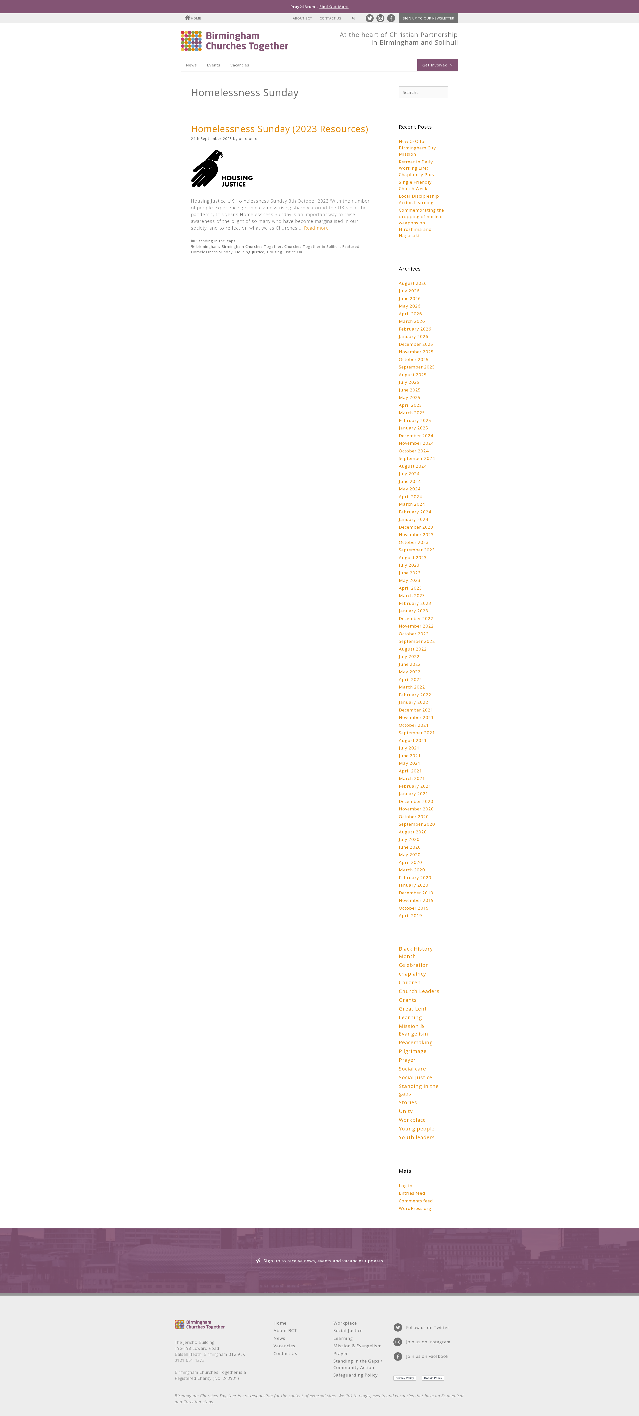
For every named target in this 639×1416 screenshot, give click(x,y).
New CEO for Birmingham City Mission (417, 147)
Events (213, 64)
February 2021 (415, 786)
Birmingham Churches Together (251, 246)
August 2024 (413, 466)
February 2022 (415, 695)
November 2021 (416, 717)
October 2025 (414, 359)
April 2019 (410, 915)
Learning (410, 1017)
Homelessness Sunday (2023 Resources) (279, 129)
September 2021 (417, 732)
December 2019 (416, 893)
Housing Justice (249, 252)
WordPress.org (415, 1208)
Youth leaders (417, 1137)
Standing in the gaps (216, 241)
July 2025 (409, 382)
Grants (408, 1000)
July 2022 (409, 656)
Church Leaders (419, 991)
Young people (417, 1128)
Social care (412, 1068)
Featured (350, 246)
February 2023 (415, 603)
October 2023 (414, 542)
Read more (316, 228)
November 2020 (416, 809)
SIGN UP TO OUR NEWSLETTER (428, 18)
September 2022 (417, 641)
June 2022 (410, 664)
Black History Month (416, 952)
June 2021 (410, 755)
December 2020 (416, 801)
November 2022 (416, 626)
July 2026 (409, 291)
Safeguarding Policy (355, 1375)
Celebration (414, 965)
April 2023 (410, 588)
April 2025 (410, 405)
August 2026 (413, 283)
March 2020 (412, 870)
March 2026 (412, 321)
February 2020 (415, 877)
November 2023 (416, 534)
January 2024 (413, 519)
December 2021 (416, 710)
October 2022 (414, 634)
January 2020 (413, 885)
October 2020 (414, 816)
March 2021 (412, 778)
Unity (406, 1111)
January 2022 (413, 702)
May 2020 (410, 854)
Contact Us (330, 18)
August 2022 (413, 649)
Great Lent (413, 1008)
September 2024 (417, 458)
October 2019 (414, 908)
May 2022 (410, 672)
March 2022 (412, 687)
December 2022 (416, 618)
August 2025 (413, 374)
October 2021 (414, 725)
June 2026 (410, 298)
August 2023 (413, 557)
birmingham (207, 246)
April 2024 (410, 496)
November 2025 (416, 351)
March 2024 (412, 504)
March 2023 (412, 595)
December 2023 (416, 527)
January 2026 (413, 336)
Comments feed (416, 1201)
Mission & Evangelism (413, 1030)
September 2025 (417, 367)
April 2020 (410, 862)
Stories (408, 1102)
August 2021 (413, 740)
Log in (405, 1185)
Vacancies (239, 64)
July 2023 (409, 565)
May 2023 (410, 580)
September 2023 (417, 550)
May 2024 (410, 489)
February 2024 (415, 512)
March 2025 (412, 412)
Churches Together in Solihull (312, 246)
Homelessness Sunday (212, 252)
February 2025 (415, 420)
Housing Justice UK (285, 252)
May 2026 (410, 306)
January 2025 (413, 428)
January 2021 (413, 793)
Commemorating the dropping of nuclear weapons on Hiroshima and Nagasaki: (421, 222)
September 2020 (417, 824)
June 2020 (410, 847)
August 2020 (413, 832)
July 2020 (409, 839)
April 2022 (410, 679)
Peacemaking (416, 1042)
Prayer (407, 1060)
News (191, 64)
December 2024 (416, 435)
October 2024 (414, 451)
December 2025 (416, 344)
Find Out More (334, 6)
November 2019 (416, 900)
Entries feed (412, 1193)
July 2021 (409, 748)
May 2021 (410, 763)
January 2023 (413, 611)
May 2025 (410, 397)
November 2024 (416, 443)
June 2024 (410, 481)
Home (196, 18)
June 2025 (410, 390)
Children (410, 982)
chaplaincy (412, 973)
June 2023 (410, 573)
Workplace (412, 1119)
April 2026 (410, 314)
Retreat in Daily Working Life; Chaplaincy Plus (416, 168)
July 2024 (409, 473)
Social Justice (415, 1077)
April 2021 (410, 771)
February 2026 (415, 329)
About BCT (302, 18)
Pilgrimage (413, 1051)
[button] (319, 1260)
